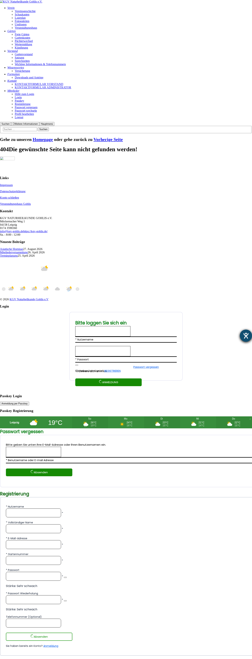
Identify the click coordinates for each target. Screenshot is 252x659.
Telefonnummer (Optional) (24, 617)
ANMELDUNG (110, 382)
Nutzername (16, 506)
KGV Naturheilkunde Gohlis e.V (29, 299)
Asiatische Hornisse (11, 249)
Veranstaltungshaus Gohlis (15, 203)
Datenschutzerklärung (12, 191)
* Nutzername (84, 339)
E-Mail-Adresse (17, 538)
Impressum (6, 185)
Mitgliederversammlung (14, 252)
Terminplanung (9, 255)
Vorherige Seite (108, 139)
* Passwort (82, 359)
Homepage (43, 139)
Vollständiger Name (20, 522)
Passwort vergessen (146, 367)
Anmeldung (50, 646)
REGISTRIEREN (112, 371)
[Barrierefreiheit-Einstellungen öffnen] (246, 336)
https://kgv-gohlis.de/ (35, 231)
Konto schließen (9, 197)
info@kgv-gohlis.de (11, 231)
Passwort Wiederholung (23, 593)
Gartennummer (18, 554)
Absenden (41, 472)
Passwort (13, 570)
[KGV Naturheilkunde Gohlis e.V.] (21, 1)
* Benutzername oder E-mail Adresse (30, 460)
